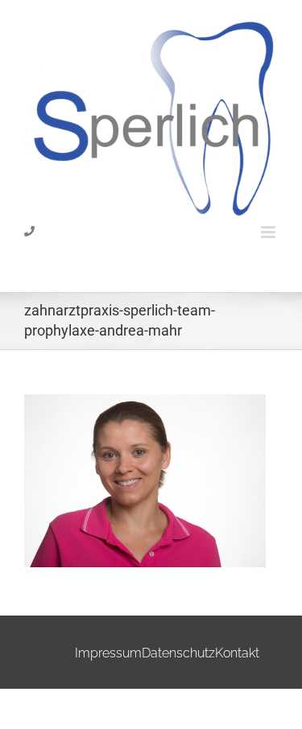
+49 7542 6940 (58, 258)
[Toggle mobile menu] (269, 232)
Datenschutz (178, 653)
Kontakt (237, 653)
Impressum (108, 653)
